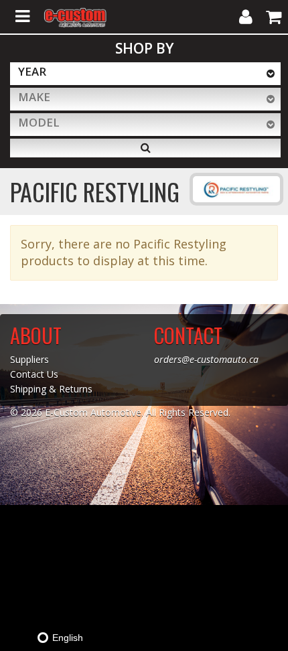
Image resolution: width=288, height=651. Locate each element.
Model (39, 122)
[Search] (145, 148)
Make (34, 96)
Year (32, 71)
